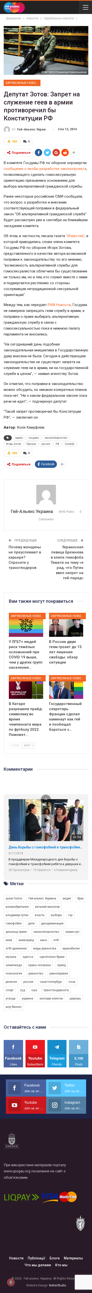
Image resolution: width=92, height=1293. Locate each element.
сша (34, 990)
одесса (28, 957)
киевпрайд (26, 940)
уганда (10, 998)
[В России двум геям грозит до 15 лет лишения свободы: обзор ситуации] (66, 625)
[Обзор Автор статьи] (46, 494)
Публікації (36, 1258)
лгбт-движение (16, 948)
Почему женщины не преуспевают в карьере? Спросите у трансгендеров (25, 557)
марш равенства (44, 948)
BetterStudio (57, 1285)
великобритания (17, 907)
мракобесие (71, 948)
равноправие (59, 973)
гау (70, 915)
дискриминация (52, 923)
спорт (9, 990)
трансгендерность (56, 990)
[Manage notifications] (11, 1282)
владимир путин (17, 915)
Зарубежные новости (22, 83)
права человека (39, 965)
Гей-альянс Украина (42, 898)
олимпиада (14, 965)
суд (22, 990)
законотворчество (55, 437)
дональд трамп (16, 932)
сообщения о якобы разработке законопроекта (45, 168)
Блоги (55, 1258)
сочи (71, 982)
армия (19, 437)
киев (9, 940)
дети (31, 923)
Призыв (31, 444)
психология (14, 973)
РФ (57, 444)
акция (67, 898)
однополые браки (52, 957)
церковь (75, 998)
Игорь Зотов (13, 444)
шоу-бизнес (14, 1007)
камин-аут (72, 932)
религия (11, 982)
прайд (61, 965)
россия (45, 444)
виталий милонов (47, 907)
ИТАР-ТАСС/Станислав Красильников (63, 72)
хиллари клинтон (51, 998)
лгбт (56, 940)
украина (27, 998)
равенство (35, 973)
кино (43, 940)
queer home (14, 898)
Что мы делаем (38, 1265)
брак (80, 898)
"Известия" (75, 236)
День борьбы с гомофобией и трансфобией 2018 (46, 847)
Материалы (73, 1258)
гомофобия (14, 923)
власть (39, 915)
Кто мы (61, 1265)
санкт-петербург (51, 982)
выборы (56, 915)
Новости (16, 1258)
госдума (33, 437)
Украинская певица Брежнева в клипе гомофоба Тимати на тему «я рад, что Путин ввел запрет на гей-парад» (67, 562)
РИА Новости (59, 305)
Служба (69, 444)
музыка (11, 957)
